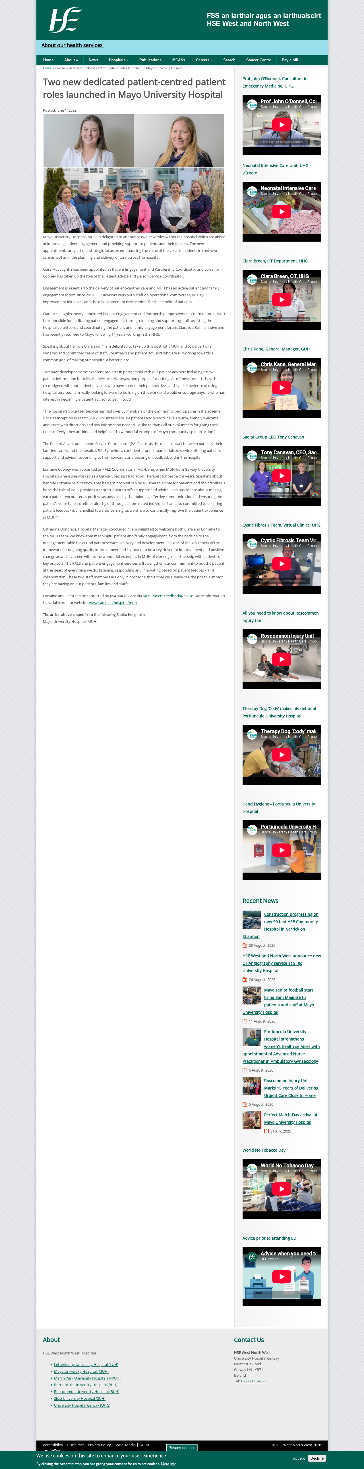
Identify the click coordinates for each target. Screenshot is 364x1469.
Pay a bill (290, 60)
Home (48, 60)
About (51, 1340)
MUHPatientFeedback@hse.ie (168, 595)
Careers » (204, 60)
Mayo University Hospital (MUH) (81, 1371)
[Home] (63, 19)
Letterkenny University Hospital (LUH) (86, 1364)
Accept (299, 1458)
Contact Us (249, 1340)
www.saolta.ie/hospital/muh (113, 602)
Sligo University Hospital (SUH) (80, 1398)
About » (71, 60)
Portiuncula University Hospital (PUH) (85, 1384)
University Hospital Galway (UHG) (82, 1405)
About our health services (73, 45)
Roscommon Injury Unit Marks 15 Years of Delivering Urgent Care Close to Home (291, 1088)
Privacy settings (182, 1448)
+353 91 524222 (253, 1381)
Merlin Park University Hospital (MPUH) (87, 1378)
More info (168, 1464)
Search (229, 60)
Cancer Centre (258, 60)
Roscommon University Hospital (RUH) (86, 1391)
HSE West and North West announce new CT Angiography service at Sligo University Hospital (282, 963)
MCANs (178, 60)
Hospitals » (119, 60)
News (93, 60)
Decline (317, 1458)
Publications (150, 60)
